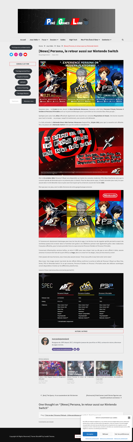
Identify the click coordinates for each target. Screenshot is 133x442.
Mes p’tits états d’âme (89, 40)
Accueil (23, 40)
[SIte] (78, 349)
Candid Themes (49, 436)
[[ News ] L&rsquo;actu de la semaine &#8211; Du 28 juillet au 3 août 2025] (109, 368)
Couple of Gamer (22, 77)
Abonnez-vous (28, 101)
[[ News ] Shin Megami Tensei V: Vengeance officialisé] (52, 368)
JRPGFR (22, 82)
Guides (62, 40)
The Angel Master (23, 93)
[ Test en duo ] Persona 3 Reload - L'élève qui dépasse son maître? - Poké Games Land (73, 415)
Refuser (105, 434)
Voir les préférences (122, 434)
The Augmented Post (23, 71)
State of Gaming (22, 88)
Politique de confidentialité (92, 438)
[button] (129, 418)
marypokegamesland (44, 55)
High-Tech (73, 40)
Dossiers (53, 40)
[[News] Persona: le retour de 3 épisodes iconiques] (80, 368)
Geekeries (106, 40)
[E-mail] (74, 349)
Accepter (90, 434)
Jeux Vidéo (34, 40)
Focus (44, 40)
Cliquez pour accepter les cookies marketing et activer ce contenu (81, 214)
